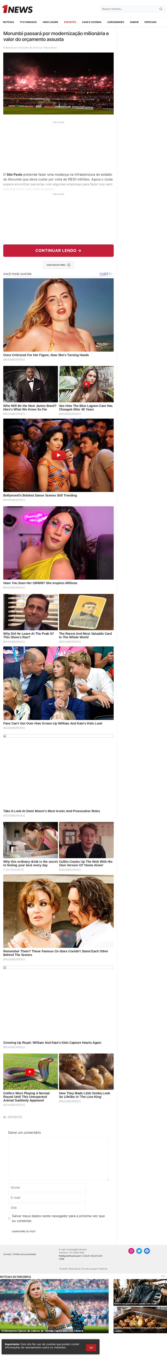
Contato (7, 1254)
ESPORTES (70, 22)
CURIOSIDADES (115, 22)
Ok (91, 1347)
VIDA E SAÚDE (50, 22)
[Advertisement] (58, 146)
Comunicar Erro (56, 265)
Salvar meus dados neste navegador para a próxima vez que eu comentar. (58, 1218)
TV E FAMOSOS (28, 22)
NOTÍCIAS (8, 22)
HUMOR (134, 22)
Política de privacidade (24, 1254)
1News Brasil (50, 47)
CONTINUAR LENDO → (58, 250)
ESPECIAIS (150, 22)
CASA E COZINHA (91, 22)
